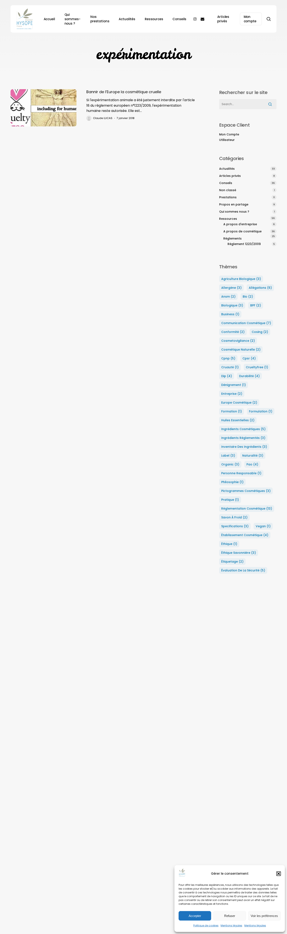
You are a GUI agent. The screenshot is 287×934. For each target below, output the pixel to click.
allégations (260, 288)
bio (248, 296)
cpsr (249, 358)
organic (230, 464)
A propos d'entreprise (240, 224)
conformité (233, 332)
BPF (255, 305)
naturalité (252, 455)
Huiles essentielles (237, 420)
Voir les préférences (264, 916)
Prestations (228, 197)
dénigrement (233, 385)
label (228, 455)
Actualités (227, 169)
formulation (260, 411)
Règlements (232, 238)
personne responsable (241, 473)
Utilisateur (227, 140)
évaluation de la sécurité (243, 570)
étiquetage (232, 561)
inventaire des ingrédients (244, 447)
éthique (229, 544)
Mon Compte (229, 134)
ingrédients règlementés (243, 438)
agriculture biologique (241, 279)
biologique (232, 305)
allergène (231, 288)
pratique (230, 500)
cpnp (228, 358)
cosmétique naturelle (241, 349)
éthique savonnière (238, 553)
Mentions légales (231, 925)
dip (226, 376)
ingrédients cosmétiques (243, 429)
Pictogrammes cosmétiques (246, 491)
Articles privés (230, 176)
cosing (260, 332)
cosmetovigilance (238, 341)
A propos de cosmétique (242, 231)
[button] (278, 874)
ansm (228, 296)
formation (231, 411)
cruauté (230, 367)
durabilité (249, 376)
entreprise (231, 394)
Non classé (227, 190)
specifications (235, 526)
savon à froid (234, 517)
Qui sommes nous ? (234, 211)
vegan (263, 526)
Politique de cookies (206, 925)
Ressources (228, 219)
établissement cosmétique (244, 535)
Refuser (229, 916)
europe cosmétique (239, 402)
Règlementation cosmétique (246, 508)
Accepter (195, 916)
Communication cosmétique (246, 323)
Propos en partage (233, 204)
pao (252, 464)
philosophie (232, 482)
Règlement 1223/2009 (244, 244)
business (230, 314)
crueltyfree (257, 367)
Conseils (225, 183)
